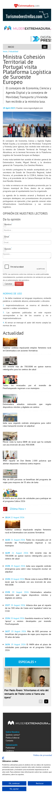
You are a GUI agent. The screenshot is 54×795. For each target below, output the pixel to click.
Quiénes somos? (13, 735)
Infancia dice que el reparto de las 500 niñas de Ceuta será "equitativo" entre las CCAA (28, 608)
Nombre (5, 224)
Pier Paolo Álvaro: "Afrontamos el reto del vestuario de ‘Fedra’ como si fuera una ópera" (26, 694)
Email (5, 236)
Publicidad (10, 747)
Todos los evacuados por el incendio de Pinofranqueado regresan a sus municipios (28, 543)
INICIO (11, 47)
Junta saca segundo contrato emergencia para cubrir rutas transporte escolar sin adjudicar (28, 569)
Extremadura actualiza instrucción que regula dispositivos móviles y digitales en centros (28, 595)
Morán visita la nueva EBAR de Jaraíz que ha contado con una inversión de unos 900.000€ (28, 582)
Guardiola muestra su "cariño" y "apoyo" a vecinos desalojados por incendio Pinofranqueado (28, 621)
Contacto (9, 740)
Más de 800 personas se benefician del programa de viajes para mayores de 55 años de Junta (28, 634)
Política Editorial (12, 737)
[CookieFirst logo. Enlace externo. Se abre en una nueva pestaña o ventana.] (3, 758)
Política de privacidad (42, 755)
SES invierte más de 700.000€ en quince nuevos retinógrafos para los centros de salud (28, 556)
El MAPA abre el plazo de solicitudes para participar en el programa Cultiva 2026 (28, 647)
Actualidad (13, 51)
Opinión (5, 248)
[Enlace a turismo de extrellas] (27, 14)
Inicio (5, 51)
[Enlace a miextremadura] (27, 5)
